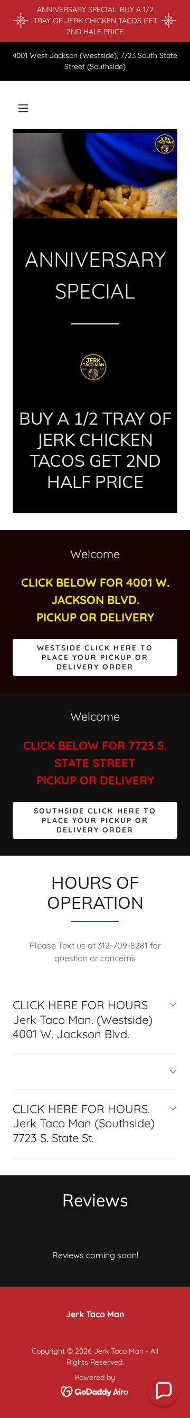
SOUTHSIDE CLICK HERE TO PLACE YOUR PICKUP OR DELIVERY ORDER (95, 820)
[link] (95, 370)
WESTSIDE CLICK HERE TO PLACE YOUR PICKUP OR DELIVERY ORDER (95, 657)
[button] (23, 108)
